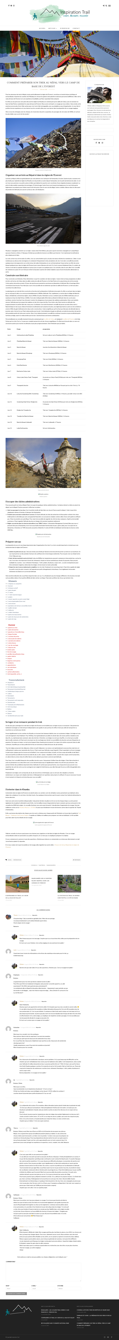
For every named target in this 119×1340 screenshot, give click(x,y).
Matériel (42, 865)
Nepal (10, 859)
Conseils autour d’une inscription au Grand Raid (93, 1310)
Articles (51, 28)
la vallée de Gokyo (49, 319)
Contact (76, 28)
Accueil (42, 28)
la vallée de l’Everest (68, 319)
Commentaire (11, 1261)
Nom (8, 1286)
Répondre (34, 915)
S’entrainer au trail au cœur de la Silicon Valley (57, 1317)
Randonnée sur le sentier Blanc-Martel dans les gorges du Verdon (42, 881)
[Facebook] (96, 143)
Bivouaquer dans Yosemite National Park (55, 1323)
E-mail (34, 1286)
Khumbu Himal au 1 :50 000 (27, 807)
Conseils (34, 865)
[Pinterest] (11, 5)
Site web (60, 1286)
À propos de (65, 28)
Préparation (17, 859)
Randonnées (51, 865)
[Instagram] (14, 5)
